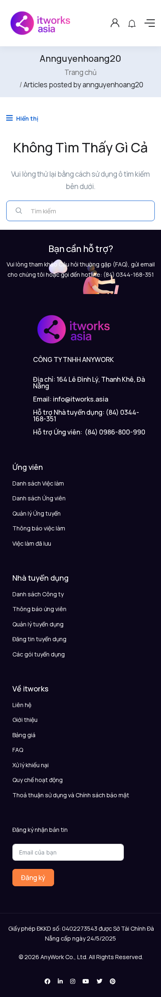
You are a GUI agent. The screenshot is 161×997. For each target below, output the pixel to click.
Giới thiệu (25, 720)
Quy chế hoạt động (37, 780)
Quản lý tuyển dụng (38, 624)
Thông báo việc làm (38, 528)
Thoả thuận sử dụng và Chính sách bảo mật (70, 795)
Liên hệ (21, 705)
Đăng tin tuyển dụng (39, 639)
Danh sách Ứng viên (39, 498)
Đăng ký (33, 877)
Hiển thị (26, 118)
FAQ (17, 750)
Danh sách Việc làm (38, 483)
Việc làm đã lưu (31, 543)
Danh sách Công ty (38, 594)
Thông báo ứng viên (39, 609)
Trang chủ (80, 72)
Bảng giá (24, 735)
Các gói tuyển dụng (38, 654)
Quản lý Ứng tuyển (36, 513)
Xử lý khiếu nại (30, 765)
